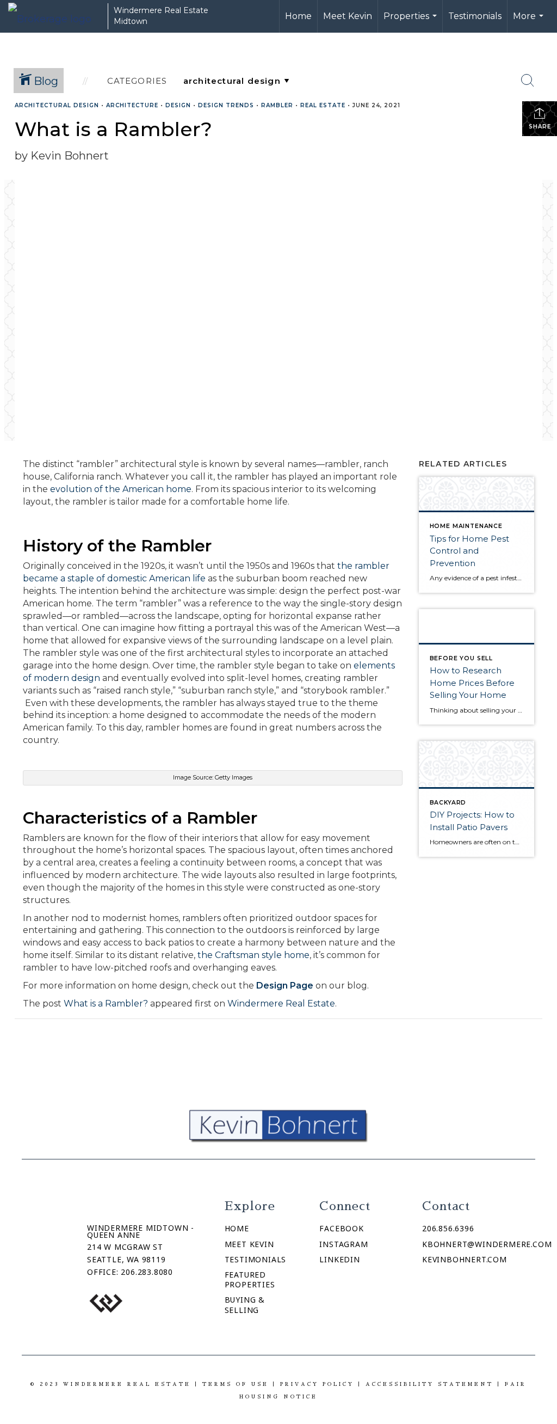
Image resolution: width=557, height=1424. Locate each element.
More (529, 22)
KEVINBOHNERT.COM (464, 1259)
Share (540, 126)
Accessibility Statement (429, 1384)
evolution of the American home (120, 489)
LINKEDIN (339, 1259)
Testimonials (475, 16)
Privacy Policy (317, 1384)
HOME (237, 1228)
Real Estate (322, 105)
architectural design (57, 105)
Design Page (284, 985)
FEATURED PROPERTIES (250, 1279)
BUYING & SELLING (245, 1304)
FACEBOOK (341, 1228)
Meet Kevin (347, 16)
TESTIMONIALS (256, 1259)
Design (178, 105)
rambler (277, 105)
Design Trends (226, 105)
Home (298, 16)
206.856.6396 (448, 1228)
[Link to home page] (55, 16)
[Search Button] (527, 80)
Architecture (132, 105)
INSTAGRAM (343, 1244)
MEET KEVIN (249, 1244)
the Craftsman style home (253, 955)
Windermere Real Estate (281, 1003)
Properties (411, 22)
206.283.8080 (147, 1272)
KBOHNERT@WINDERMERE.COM (487, 1244)
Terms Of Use (235, 1384)
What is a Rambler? (106, 1003)
